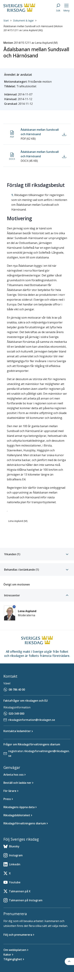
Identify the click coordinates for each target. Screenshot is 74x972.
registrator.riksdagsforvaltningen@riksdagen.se (39, 753)
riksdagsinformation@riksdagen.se (31, 720)
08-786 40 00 (17, 689)
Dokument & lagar (23, 20)
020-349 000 (16, 713)
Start (6, 20)
